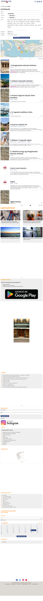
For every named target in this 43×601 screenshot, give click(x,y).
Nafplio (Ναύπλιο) (6, 441)
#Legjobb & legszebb (29, 82)
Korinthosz (5, 442)
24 (1, 532)
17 (1, 530)
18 (7, 530)
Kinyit (41, 28)
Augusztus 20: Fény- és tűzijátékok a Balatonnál (10, 238)
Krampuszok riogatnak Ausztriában (8, 385)
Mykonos (4, 444)
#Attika (15, 82)
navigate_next (41, 519)
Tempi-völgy (5, 437)
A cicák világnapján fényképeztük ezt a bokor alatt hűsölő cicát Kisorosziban (15, 377)
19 (13, 530)
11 (7, 528)
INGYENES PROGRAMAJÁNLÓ (8, 511)
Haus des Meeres (6, 501)
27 (19, 532)
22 (31, 530)
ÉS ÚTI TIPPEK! (4, 512)
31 (1, 534)
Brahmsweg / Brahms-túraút (7, 505)
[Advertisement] (21, 260)
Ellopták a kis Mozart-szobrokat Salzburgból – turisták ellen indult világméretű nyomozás (32, 222)
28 (25, 532)
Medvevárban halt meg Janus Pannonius (9, 507)
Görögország (4, 6)
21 (25, 530)
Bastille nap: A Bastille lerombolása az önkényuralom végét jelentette (14, 379)
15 (31, 528)
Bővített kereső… (3, 520)
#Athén (11, 67)
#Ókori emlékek (13, 126)
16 (37, 528)
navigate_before (1, 522)
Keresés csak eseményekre (12, 34)
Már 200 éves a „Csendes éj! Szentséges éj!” (10, 383)
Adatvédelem (35, 584)
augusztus (5, 523)
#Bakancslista (21, 82)
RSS (30, 584)
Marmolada (5, 495)
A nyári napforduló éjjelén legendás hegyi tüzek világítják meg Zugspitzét (15, 387)
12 (13, 528)
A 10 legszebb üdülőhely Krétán (9, 440)
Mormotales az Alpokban (7, 497)
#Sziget (28, 141)
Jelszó (2, 412)
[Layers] (41, 41)
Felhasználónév (3, 409)
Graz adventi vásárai (6, 381)
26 (13, 532)
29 (31, 532)
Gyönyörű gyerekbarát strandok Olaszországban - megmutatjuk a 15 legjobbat (16, 375)
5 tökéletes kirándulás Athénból (9, 433)
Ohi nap (4, 542)
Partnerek (19, 584)
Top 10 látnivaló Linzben (7, 496)
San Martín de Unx (6, 504)
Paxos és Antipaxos (7, 434)
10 (1, 528)
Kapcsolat (13, 584)
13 (19, 528)
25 (7, 532)
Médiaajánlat (25, 584)
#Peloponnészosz (21, 126)
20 (19, 530)
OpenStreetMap (37, 56)
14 (25, 528)
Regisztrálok (3, 418)
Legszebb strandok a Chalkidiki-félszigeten (11, 432)
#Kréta (11, 113)
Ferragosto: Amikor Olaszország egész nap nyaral (11, 376)
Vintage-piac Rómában (6, 503)
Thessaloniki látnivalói (7, 438)
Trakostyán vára (5, 499)
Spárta (4, 436)
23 (37, 530)
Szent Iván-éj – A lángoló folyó (8, 384)
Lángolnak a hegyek (6, 380)
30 (37, 532)
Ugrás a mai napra (21, 536)
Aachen (4, 500)
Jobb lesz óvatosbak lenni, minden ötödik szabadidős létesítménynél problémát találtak (10, 222)
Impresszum (7, 584)
